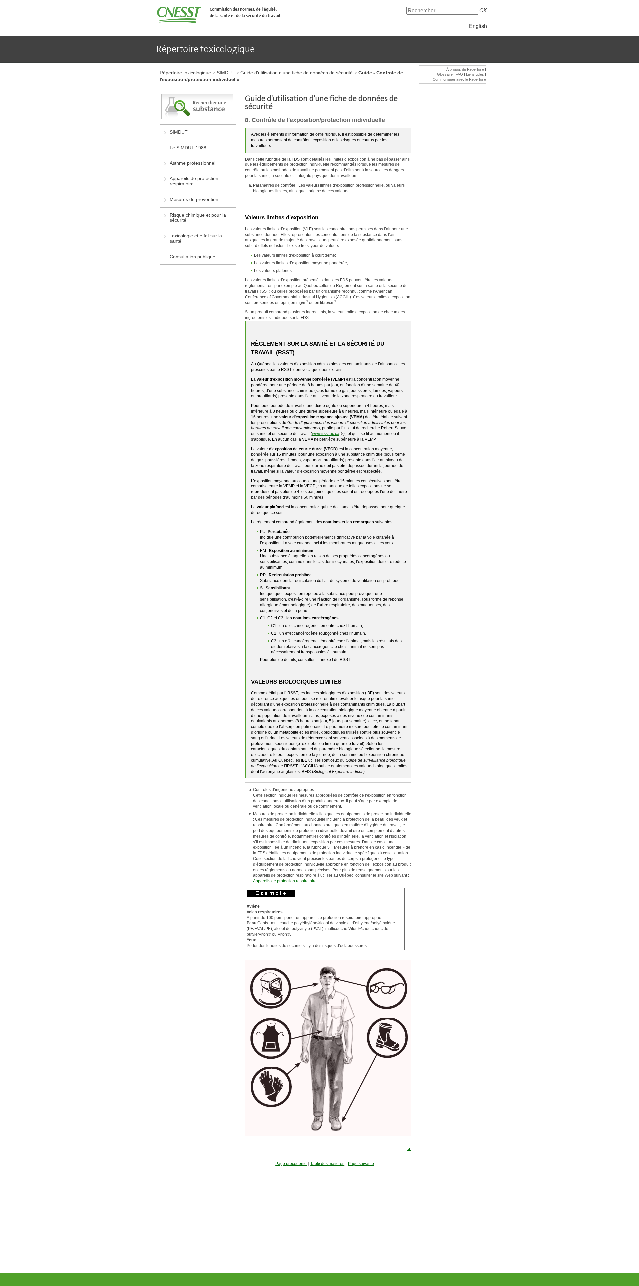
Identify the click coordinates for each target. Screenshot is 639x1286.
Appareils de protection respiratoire (285, 881)
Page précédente (291, 1164)
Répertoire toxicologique (185, 72)
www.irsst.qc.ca (325, 433)
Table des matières (327, 1164)
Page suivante (361, 1164)
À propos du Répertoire (465, 69)
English (478, 26)
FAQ (459, 74)
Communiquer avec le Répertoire (459, 79)
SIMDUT (226, 72)
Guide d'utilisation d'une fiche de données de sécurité (296, 72)
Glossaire (445, 74)
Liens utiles (475, 74)
